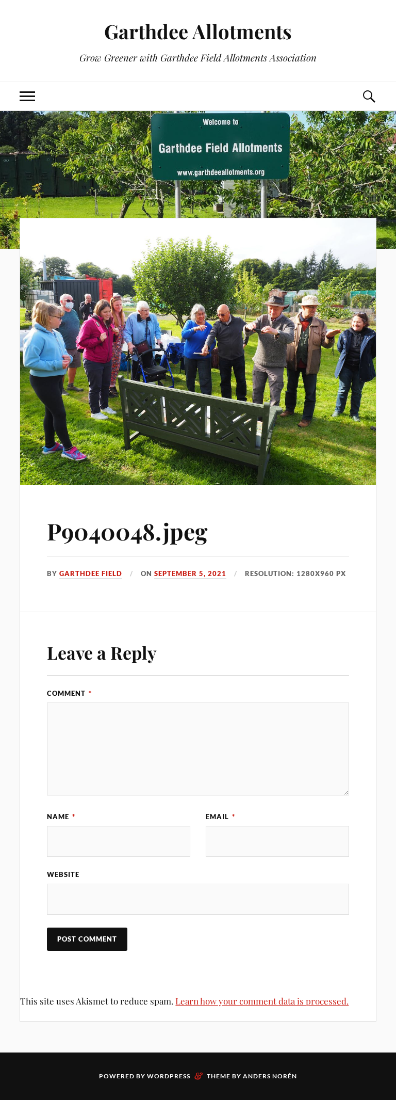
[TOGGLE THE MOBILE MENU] (27, 96)
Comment (69, 693)
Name (61, 816)
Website (63, 874)
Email (220, 816)
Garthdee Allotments (198, 31)
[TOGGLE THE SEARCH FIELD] (368, 96)
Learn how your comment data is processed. (262, 1001)
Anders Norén (270, 1076)
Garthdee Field (90, 573)
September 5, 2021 (190, 573)
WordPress (168, 1076)
